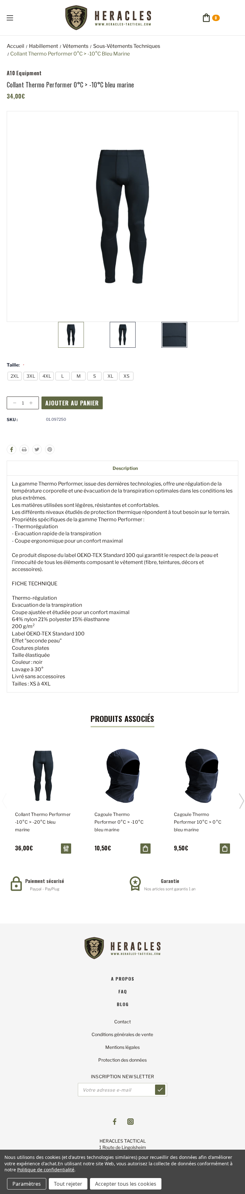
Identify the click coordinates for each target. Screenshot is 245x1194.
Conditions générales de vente (122, 1034)
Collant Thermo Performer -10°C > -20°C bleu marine (43, 822)
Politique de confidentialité (46, 1170)
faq (122, 991)
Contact (122, 1021)
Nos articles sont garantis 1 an (170, 888)
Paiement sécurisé (44, 880)
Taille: (15, 364)
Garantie (170, 880)
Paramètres (26, 1183)
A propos (122, 978)
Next (241, 801)
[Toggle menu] (15, 17)
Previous (4, 801)
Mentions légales (122, 1047)
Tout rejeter (68, 1183)
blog (123, 1004)
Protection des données (122, 1060)
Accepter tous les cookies (125, 1183)
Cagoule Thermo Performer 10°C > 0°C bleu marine (197, 822)
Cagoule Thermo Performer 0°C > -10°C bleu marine (119, 822)
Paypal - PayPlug (44, 888)
